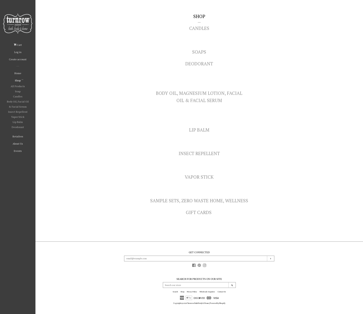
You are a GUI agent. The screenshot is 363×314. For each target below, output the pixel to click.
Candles (17, 96)
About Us (18, 143)
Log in (17, 52)
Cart (19, 44)
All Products (18, 86)
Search (175, 292)
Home (17, 73)
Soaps (199, 52)
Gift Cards (199, 212)
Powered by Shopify (217, 303)
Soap (18, 91)
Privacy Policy (192, 292)
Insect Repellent (18, 111)
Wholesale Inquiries (207, 292)
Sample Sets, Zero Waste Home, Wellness (199, 201)
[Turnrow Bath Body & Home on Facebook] (194, 266)
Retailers (17, 136)
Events (18, 151)
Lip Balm (18, 122)
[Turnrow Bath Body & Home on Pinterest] (199, 266)
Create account (18, 59)
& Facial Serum (203, 100)
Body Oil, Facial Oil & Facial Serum (18, 104)
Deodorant (18, 127)
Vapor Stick (17, 117)
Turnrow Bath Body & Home (198, 303)
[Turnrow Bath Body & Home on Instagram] (204, 266)
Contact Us (222, 292)
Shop (18, 80)
